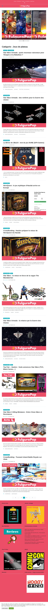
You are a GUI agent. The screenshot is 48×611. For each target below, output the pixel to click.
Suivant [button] (45, 25)
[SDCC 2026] (16, 25)
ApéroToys (32, 1)
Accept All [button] (11, 608)
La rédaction (27, 1)
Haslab (10, 222)
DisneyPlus (7, 312)
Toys (11, 273)
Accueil (15, 1)
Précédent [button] (3, 25)
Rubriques (19, 1)
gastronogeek (14, 493)
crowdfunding (7, 267)
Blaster (6, 371)
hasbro (6, 222)
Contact (23, 1)
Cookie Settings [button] (5, 608)
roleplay (15, 403)
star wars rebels (22, 358)
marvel (10, 403)
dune (6, 177)
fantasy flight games (9, 89)
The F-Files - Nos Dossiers (24, 89)
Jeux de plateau (10, 50)
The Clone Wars (22, 134)
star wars (16, 89)
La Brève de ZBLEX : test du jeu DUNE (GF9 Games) (23, 143)
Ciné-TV (5, 50)
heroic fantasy (16, 222)
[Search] (24, 2)
